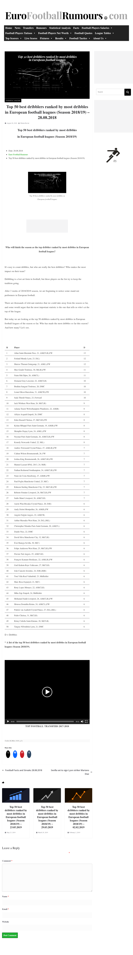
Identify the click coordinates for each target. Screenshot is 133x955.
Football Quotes (83, 33)
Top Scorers (12, 38)
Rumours (41, 28)
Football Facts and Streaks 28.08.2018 (23, 770)
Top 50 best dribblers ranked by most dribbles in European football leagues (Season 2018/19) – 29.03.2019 (47, 817)
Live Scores (31, 38)
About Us (98, 38)
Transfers (28, 28)
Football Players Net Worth (53, 33)
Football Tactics (78, 38)
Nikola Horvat (24, 123)
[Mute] (82, 721)
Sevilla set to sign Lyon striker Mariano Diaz (70, 772)
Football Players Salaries (95, 28)
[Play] (8, 721)
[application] (47, 692)
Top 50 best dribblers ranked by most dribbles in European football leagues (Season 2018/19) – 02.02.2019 (79, 817)
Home (8, 28)
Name (5, 896)
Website (5, 921)
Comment (7, 860)
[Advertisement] (47, 226)
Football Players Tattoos (18, 33)
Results (59, 38)
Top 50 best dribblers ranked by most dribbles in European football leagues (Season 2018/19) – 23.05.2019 (16, 817)
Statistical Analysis (60, 28)
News (17, 28)
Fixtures (44, 38)
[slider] (45, 721)
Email (5, 909)
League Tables (103, 33)
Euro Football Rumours (18, 154)
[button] (47, 692)
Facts (76, 28)
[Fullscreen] (86, 721)
